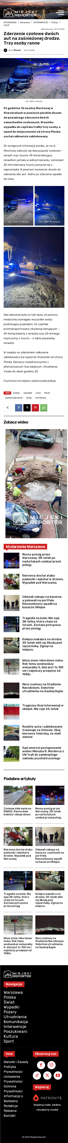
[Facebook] (18, 407)
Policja (54, 23)
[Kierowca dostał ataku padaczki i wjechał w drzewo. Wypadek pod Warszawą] (11, 582)
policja (16, 393)
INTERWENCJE (41, 23)
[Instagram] (51, 1065)
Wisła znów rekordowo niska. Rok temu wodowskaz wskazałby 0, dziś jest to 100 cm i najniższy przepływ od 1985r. (42, 667)
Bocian (17, 50)
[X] (27, 407)
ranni (38, 393)
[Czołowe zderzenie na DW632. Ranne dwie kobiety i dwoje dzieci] (18, 795)
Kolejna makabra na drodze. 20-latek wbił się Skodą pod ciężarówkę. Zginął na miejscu (42, 644)
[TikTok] (37, 1075)
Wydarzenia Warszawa (25, 546)
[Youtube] (58, 1075)
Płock (47, 393)
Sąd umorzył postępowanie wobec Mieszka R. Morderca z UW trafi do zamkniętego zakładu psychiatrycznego (43, 753)
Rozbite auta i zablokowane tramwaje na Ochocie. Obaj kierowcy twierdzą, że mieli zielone (42, 732)
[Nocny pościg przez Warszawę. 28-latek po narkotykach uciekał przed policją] (11, 560)
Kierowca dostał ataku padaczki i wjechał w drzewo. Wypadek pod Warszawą (43, 579)
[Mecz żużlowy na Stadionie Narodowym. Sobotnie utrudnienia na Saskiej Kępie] (11, 690)
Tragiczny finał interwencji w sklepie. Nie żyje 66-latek (42, 707)
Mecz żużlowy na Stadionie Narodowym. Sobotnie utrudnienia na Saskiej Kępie (42, 688)
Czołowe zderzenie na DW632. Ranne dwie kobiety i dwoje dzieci (17, 811)
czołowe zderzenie (14, 398)
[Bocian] (6, 50)
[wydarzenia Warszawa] (20, 12)
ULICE (6, 25)
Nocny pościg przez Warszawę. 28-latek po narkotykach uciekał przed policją (41, 560)
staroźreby (40, 398)
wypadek (27, 393)
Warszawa (25, 23)
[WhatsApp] (43, 407)
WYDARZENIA (10, 23)
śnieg (29, 398)
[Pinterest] (35, 407)
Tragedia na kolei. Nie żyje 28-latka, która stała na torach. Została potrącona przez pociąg (41, 623)
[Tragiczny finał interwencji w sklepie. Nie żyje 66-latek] (11, 711)
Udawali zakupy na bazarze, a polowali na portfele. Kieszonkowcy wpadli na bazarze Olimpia (42, 602)
